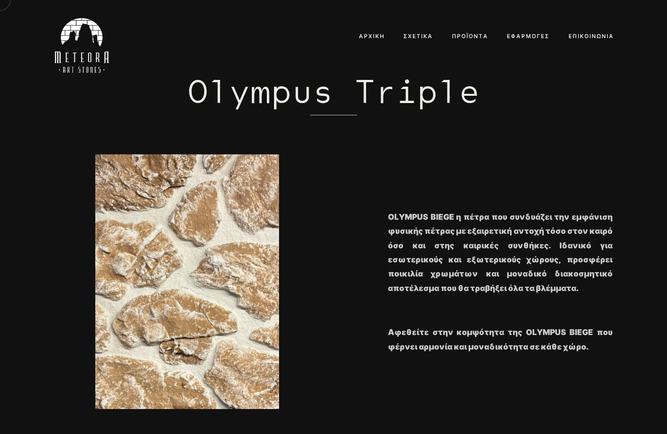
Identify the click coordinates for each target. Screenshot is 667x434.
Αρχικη (372, 36)
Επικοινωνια (591, 36)
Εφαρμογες (528, 36)
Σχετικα (418, 36)
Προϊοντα (470, 36)
